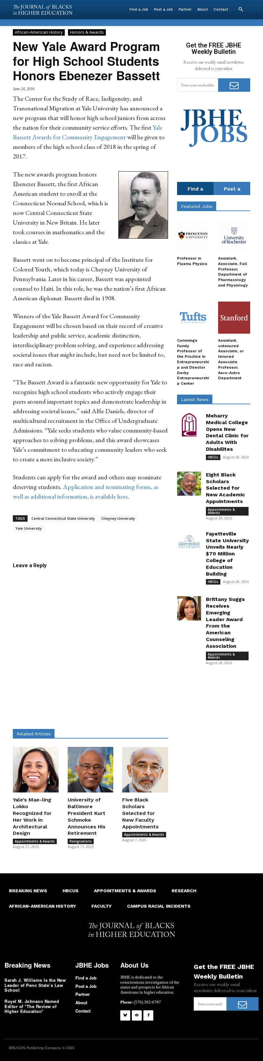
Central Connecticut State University (63, 518)
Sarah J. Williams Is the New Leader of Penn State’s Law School (35, 985)
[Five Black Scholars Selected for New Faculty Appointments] (145, 770)
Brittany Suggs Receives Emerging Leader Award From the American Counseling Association (225, 622)
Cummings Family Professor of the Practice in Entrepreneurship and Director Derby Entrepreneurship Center (193, 362)
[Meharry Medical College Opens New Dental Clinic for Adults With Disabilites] (189, 425)
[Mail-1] (137, 1015)
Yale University (28, 528)
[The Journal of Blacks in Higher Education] (42, 9)
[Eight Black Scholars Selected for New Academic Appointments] (189, 484)
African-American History (39, 32)
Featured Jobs (196, 206)
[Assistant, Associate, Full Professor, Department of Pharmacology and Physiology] (234, 235)
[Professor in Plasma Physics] (193, 235)
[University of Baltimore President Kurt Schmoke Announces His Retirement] (91, 770)
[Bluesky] (125, 1015)
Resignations (81, 841)
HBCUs (213, 457)
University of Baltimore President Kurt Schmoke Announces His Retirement (87, 816)
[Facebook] (148, 1015)
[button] (240, 9)
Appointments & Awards (35, 841)
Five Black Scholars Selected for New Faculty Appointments (140, 813)
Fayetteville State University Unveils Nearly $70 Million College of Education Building (227, 554)
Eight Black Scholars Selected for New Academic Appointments (225, 488)
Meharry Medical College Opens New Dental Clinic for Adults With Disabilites (227, 432)
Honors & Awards (87, 32)
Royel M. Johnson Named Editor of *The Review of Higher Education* (31, 1006)
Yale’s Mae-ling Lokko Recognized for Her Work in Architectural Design (32, 816)
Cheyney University (118, 518)
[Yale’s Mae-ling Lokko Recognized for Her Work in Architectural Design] (36, 770)
